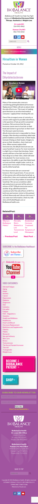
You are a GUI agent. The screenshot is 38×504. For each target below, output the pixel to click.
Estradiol (6, 309)
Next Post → (29, 236)
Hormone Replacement (11, 325)
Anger (5, 291)
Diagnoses (6, 302)
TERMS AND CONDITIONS (19, 484)
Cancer (5, 296)
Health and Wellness (10, 318)
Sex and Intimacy (9, 336)
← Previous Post (10, 236)
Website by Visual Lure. (19, 487)
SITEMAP (7, 482)
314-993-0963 (19, 26)
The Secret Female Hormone (13, 345)
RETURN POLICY (28, 482)
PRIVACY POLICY (16, 482)
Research (6, 334)
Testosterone (8, 343)
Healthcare (7, 320)
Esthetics (6, 307)
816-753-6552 (19, 32)
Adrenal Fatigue (8, 287)
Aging (5, 289)
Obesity (5, 329)
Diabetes (6, 300)
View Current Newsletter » (19, 409)
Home (6, 52)
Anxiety (5, 293)
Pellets (5, 332)
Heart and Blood (9, 323)
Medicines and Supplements (13, 327)
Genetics (6, 316)
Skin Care (6, 338)
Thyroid (6, 347)
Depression (7, 298)
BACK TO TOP (19, 469)
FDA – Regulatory (9, 314)
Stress (5, 341)
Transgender (7, 350)
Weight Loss (7, 352)
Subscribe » (19, 407)
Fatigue (5, 311)
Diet (4, 305)
